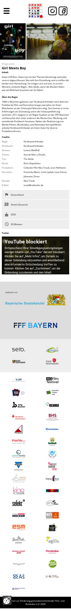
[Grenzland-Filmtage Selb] (35, 11)
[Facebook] (62, 11)
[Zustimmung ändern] (7, 600)
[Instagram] (51, 11)
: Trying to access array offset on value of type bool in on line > (35, 297)
